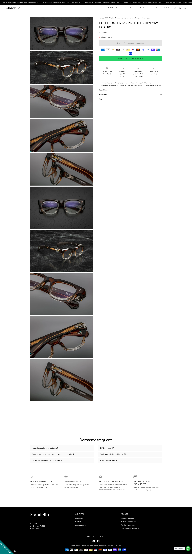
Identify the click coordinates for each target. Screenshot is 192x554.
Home (101, 18)
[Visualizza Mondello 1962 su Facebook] (93, 541)
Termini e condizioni (128, 525)
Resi (100, 99)
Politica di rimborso (128, 518)
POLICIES (124, 514)
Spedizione (103, 94)
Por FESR (118, 545)
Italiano (88, 537)
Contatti (78, 522)
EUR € (101, 537)
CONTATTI (79, 514)
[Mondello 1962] (13, 8)
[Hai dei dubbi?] (188, 548)
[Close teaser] (15, 551)
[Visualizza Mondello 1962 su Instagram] (98, 541)
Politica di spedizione (128, 522)
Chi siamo (78, 518)
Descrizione (103, 90)
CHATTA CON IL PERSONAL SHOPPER (130, 59)
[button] (7, 547)
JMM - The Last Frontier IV (113, 18)
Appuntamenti (80, 525)
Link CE (113, 545)
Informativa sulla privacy (130, 528)
